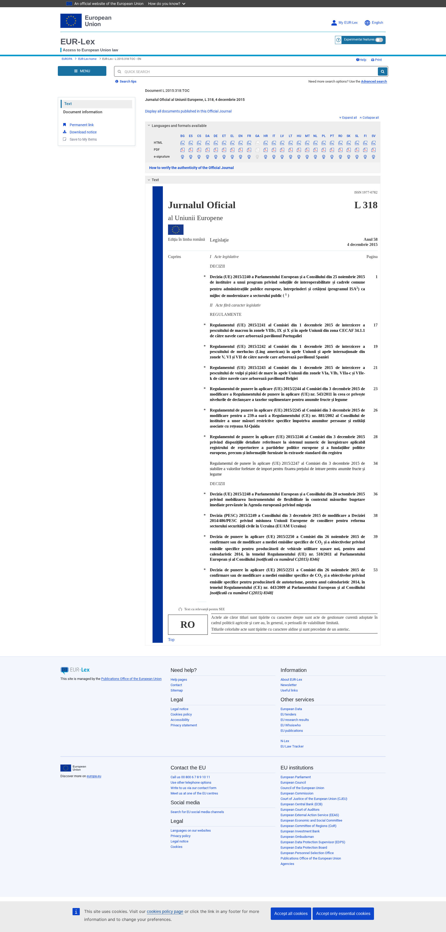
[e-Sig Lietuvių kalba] (290, 156)
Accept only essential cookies (343, 913)
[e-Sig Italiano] (274, 156)
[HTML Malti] (307, 142)
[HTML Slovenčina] (349, 142)
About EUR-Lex (291, 679)
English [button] (377, 23)
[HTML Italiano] (274, 142)
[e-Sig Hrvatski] (265, 156)
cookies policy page (165, 911)
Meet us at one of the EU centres (194, 793)
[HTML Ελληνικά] (232, 142)
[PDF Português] (332, 149)
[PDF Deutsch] (216, 149)
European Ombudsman (297, 837)
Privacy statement (184, 725)
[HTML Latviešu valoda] (282, 142)
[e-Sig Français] (249, 156)
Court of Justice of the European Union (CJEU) (314, 799)
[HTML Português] (332, 142)
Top (171, 639)
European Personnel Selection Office (307, 853)
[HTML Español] (191, 142)
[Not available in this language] (257, 142)
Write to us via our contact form (193, 788)
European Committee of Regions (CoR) (309, 826)
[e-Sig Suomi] (365, 156)
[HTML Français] (249, 142)
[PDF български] (183, 149)
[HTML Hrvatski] (265, 142)
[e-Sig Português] (332, 156)
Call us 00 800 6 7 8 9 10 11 (190, 777)
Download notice (83, 132)
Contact (176, 685)
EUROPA (67, 59)
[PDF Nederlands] (316, 149)
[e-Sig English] (241, 156)
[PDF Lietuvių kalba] (290, 149)
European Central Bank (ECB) (302, 804)
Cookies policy (181, 714)
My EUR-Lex (348, 23)
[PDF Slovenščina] (357, 149)
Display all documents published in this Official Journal (188, 111)
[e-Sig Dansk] (207, 156)
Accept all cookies (291, 913)
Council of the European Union (302, 788)
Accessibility (180, 720)
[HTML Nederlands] (316, 142)
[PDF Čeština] (199, 149)
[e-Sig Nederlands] (316, 156)
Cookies (176, 847)
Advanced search (374, 81)
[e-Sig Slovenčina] (349, 156)
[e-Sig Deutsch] (216, 156)
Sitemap (177, 690)
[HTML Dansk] (207, 142)
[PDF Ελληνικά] (232, 149)
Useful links (289, 690)
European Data (291, 709)
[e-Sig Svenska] (374, 156)
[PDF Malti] (307, 149)
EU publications (292, 731)
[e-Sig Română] (340, 156)
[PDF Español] (191, 149)
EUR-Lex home (87, 59)
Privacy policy (180, 836)
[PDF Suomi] (365, 149)
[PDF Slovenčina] (349, 149)
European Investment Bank (300, 831)
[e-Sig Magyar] (299, 156)
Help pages (179, 679)
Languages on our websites (191, 830)
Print (378, 60)
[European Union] (73, 768)
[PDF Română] (340, 149)
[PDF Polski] (324, 149)
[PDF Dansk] (207, 149)
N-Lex (285, 741)
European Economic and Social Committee (311, 820)
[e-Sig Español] (191, 156)
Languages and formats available (179, 126)
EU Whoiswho (291, 725)
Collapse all (371, 117)
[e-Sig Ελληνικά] (232, 156)
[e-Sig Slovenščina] (357, 156)
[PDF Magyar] (299, 149)
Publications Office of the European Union (131, 679)
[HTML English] (241, 142)
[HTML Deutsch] (216, 142)
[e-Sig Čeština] (199, 156)
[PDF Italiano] (274, 149)
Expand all (349, 117)
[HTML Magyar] (299, 142)
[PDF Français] (249, 149)
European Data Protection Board (304, 847)
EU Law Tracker (292, 746)
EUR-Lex (77, 41)
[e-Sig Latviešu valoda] (282, 156)
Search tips (128, 81)
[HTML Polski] (324, 142)
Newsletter (289, 685)
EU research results (295, 720)
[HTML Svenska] (374, 142)
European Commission (297, 793)
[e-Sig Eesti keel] (224, 156)
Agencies (287, 864)
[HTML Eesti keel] (224, 142)
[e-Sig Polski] (324, 156)
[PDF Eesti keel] (224, 149)
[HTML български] (183, 142)
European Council (293, 782)
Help (363, 60)
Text (68, 103)
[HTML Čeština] (199, 142)
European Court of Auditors (300, 810)
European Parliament (296, 777)
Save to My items (83, 139)
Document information (82, 112)
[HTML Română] (340, 142)
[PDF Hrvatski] (265, 149)
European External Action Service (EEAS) (310, 815)
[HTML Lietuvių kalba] (290, 142)
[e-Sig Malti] (307, 156)
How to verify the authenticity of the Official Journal (191, 168)
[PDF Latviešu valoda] (282, 149)
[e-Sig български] (183, 156)
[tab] (262, 126)
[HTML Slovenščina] (357, 142)
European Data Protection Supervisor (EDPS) (313, 842)
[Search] (382, 71)
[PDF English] (241, 149)
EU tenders (288, 714)
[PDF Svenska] (374, 149)
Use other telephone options (191, 782)
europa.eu (94, 776)
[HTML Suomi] (365, 142)
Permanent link (82, 125)
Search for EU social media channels (197, 812)
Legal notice (179, 709)
